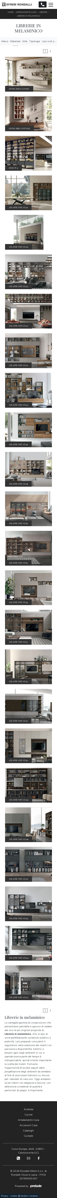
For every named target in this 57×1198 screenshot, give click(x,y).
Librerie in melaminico (28, 16)
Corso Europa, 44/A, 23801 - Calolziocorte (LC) (29, 1150)
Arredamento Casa (26, 12)
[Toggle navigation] (51, 4)
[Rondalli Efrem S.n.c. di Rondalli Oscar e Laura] (17, 4)
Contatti (28, 1136)
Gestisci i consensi (29, 1196)
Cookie (14, 1196)
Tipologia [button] (34, 41)
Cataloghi (28, 1130)
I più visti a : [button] (49, 41)
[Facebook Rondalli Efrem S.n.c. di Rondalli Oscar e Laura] (38, 1158)
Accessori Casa (29, 1125)
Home (10, 12)
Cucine (29, 1114)
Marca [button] (4, 41)
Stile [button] (24, 41)
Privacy (4, 1196)
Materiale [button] (15, 41)
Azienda (28, 1109)
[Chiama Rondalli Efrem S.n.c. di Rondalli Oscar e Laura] (43, 4)
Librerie (43, 12)
